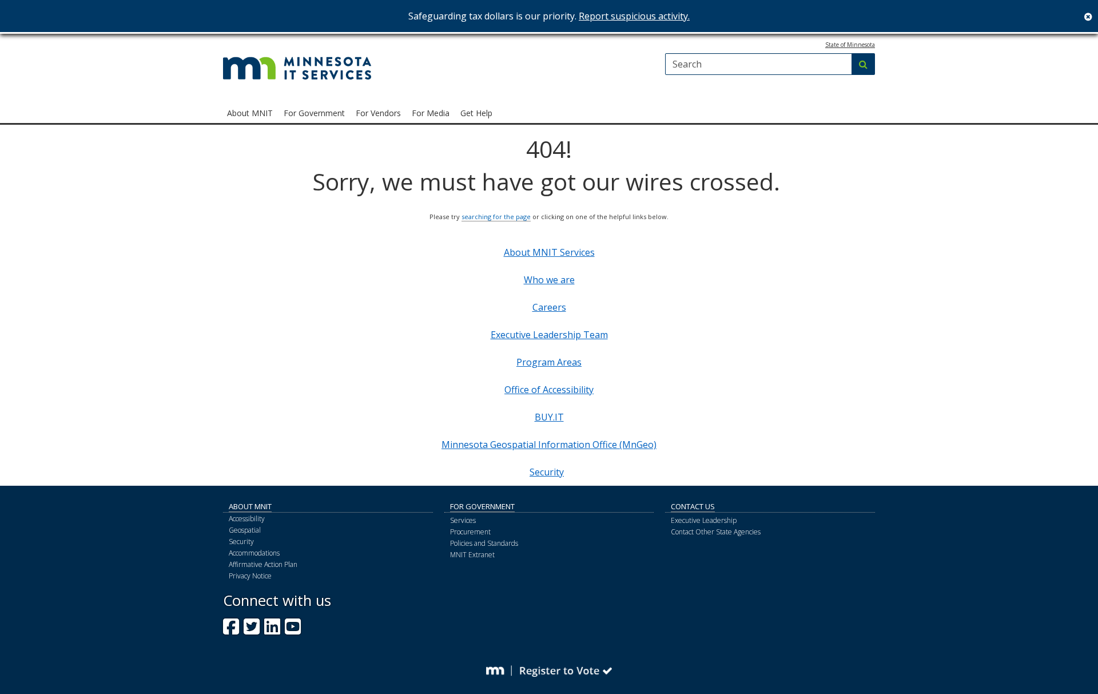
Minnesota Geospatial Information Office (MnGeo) (549, 444)
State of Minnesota (850, 45)
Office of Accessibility (549, 389)
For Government (482, 506)
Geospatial (245, 530)
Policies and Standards (484, 543)
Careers (549, 307)
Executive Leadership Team (549, 334)
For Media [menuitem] (430, 113)
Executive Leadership (704, 520)
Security (547, 472)
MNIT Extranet (472, 555)
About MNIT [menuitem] (250, 113)
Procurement (470, 532)
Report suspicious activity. (634, 16)
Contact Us (693, 506)
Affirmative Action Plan (263, 564)
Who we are (549, 279)
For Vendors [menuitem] (378, 113)
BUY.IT (549, 417)
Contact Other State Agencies (716, 532)
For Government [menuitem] (314, 113)
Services (463, 520)
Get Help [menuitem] (476, 113)
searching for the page (496, 216)
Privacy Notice (250, 576)
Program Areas (549, 362)
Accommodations (254, 553)
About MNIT (250, 506)
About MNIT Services (549, 252)
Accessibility (247, 519)
